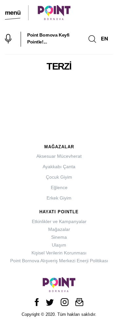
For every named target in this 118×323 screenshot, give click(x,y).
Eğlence (59, 187)
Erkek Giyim (59, 198)
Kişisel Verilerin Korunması (59, 252)
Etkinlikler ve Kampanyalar (59, 221)
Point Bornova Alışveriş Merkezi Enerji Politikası (59, 260)
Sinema (59, 237)
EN (104, 38)
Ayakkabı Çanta (59, 166)
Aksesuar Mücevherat (59, 156)
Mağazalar (59, 229)
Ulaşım (59, 245)
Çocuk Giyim (59, 177)
